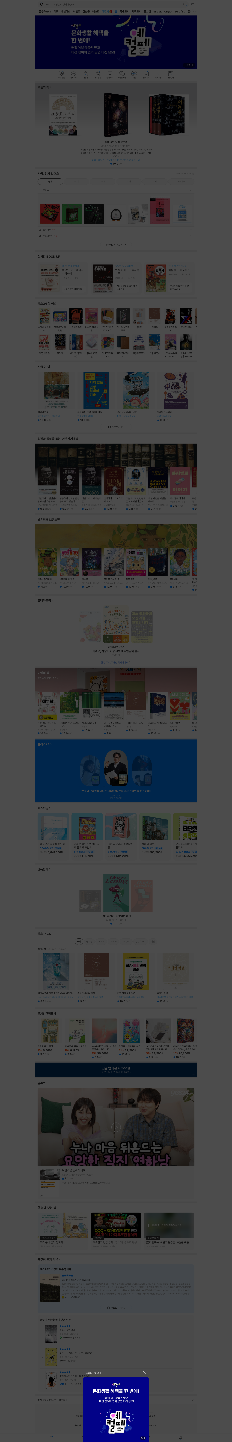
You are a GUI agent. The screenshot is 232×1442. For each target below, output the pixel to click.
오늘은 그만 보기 (93, 1372)
